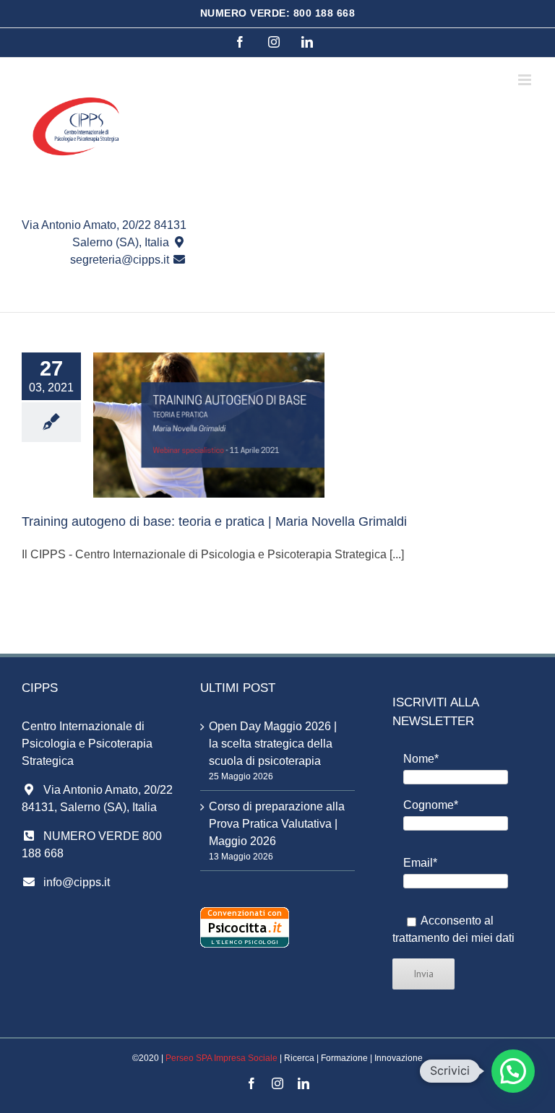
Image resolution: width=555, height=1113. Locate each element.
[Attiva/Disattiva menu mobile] (525, 79)
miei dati (493, 938)
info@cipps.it (76, 882)
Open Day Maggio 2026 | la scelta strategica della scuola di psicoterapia (273, 743)
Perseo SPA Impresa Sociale (221, 1058)
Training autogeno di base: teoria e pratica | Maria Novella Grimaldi (214, 521)
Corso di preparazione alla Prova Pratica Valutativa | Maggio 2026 (277, 823)
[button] (513, 1071)
